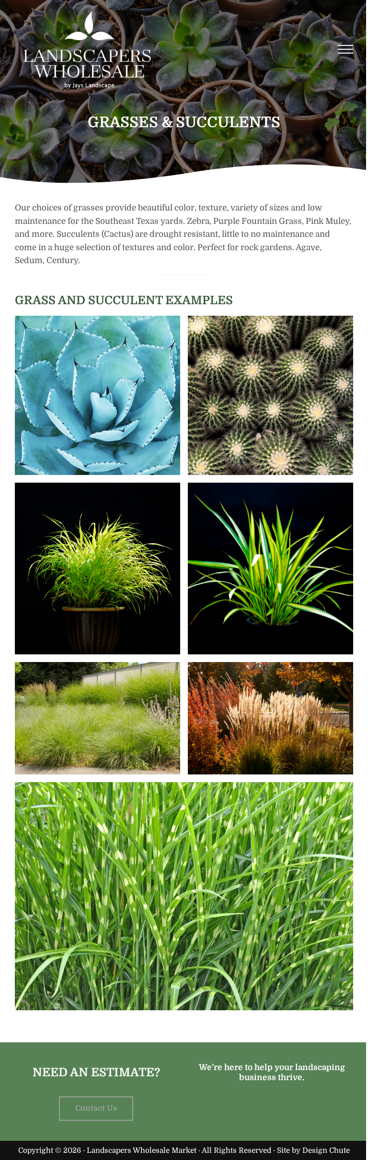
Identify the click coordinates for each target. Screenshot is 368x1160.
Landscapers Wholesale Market (141, 1150)
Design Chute (326, 1150)
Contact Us (96, 1108)
